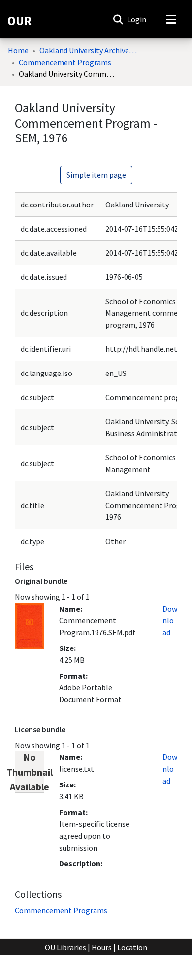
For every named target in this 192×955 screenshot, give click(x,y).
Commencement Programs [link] (65, 62)
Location (132, 947)
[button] (118, 19)
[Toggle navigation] (171, 19)
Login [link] (137, 19)
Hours (102, 947)
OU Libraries (65, 947)
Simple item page (96, 175)
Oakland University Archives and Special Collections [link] (88, 50)
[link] (61, 910)
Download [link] (169, 620)
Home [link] (18, 50)
